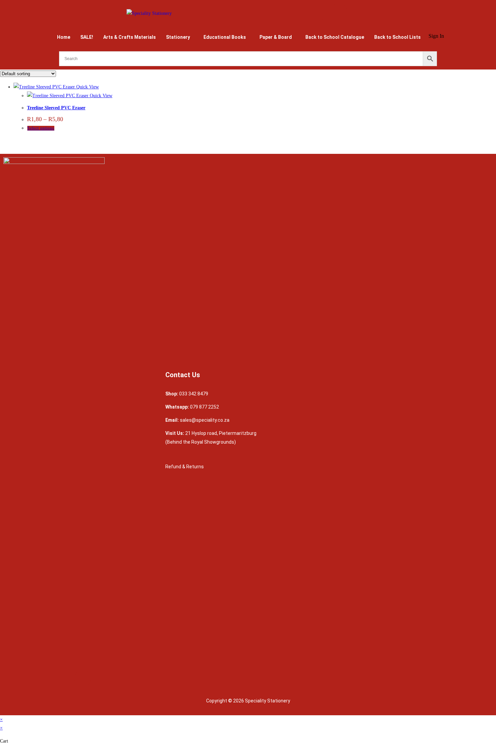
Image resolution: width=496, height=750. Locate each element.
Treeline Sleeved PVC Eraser (56, 107)
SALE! (86, 37)
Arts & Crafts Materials (129, 37)
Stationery (178, 37)
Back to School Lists (397, 37)
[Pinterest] (358, 11)
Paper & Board (275, 37)
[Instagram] (338, 11)
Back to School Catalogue (334, 37)
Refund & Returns (185, 466)
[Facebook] (318, 11)
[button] (179, 37)
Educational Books (224, 37)
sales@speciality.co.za (204, 420)
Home (63, 37)
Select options (40, 128)
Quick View (87, 86)
